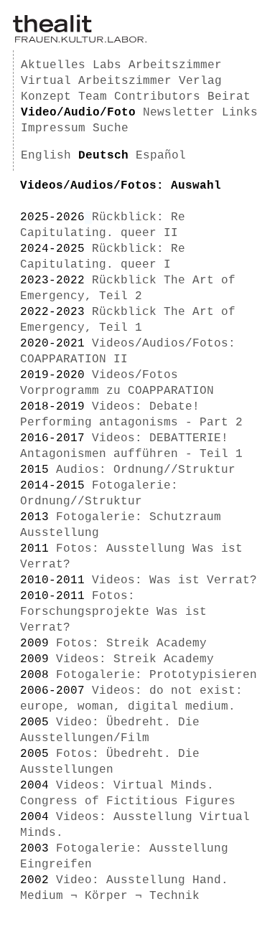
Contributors (157, 96)
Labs (107, 65)
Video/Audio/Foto (78, 112)
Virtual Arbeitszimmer (96, 81)
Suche (111, 128)
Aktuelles (53, 65)
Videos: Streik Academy (135, 659)
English (46, 155)
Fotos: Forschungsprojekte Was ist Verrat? (113, 612)
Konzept (46, 96)
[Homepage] (79, 40)
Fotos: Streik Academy (131, 643)
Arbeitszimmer (175, 65)
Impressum (53, 128)
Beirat (229, 96)
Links (240, 112)
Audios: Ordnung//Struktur (145, 469)
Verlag (200, 81)
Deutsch (103, 155)
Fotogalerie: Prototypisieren (156, 675)
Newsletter (179, 112)
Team (92, 96)
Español (161, 155)
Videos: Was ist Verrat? (174, 580)
